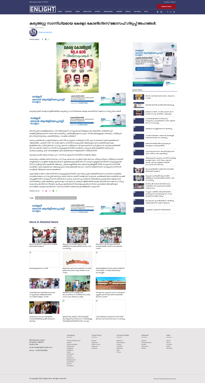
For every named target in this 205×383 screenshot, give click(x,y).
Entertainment (146, 342)
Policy (168, 346)
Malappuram (71, 359)
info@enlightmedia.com (43, 347)
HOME (60, 11)
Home (168, 340)
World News (108, 11)
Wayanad (70, 357)
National (137, 11)
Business (120, 348)
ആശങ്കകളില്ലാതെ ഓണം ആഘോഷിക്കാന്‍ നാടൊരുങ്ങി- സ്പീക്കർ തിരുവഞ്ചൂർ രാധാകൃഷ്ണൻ (110, 270)
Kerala (94, 340)
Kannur (69, 363)
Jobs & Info (87, 11)
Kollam (69, 342)
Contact (169, 344)
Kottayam (70, 348)
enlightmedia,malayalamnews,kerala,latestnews (56, 198)
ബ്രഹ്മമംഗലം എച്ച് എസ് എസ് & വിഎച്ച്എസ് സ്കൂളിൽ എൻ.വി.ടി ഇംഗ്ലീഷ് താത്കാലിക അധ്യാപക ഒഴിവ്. (110, 294)
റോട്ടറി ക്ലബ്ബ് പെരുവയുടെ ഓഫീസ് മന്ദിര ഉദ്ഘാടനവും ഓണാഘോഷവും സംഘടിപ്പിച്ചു (110, 318)
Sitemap (169, 348)
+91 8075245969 (41, 350)
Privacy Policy (171, 379)
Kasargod (70, 365)
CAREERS (119, 11)
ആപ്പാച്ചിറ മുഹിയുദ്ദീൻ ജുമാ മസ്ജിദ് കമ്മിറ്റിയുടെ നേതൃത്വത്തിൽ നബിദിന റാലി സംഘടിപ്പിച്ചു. (77, 246)
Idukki (69, 352)
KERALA (128, 11)
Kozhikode (70, 361)
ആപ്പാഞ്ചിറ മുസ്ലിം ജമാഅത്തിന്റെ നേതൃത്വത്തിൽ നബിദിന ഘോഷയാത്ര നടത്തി (109, 246)
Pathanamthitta (72, 344)
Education (144, 346)
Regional (68, 11)
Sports (97, 11)
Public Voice (96, 344)
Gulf (146, 11)
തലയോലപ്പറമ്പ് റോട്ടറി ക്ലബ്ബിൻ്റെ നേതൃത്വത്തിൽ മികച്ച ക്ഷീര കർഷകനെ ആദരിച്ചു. (42, 319)
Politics (119, 344)
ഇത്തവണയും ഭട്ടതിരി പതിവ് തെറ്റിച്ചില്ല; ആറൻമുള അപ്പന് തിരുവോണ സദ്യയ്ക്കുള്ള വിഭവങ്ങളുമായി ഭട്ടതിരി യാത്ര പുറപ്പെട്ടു (77, 319)
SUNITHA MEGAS (45, 32)
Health (60, 16)
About (168, 342)
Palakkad (70, 350)
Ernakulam (70, 354)
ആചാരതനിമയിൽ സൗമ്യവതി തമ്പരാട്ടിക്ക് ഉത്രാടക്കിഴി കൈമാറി (43, 245)
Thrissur (69, 356)
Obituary (95, 346)
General (94, 348)
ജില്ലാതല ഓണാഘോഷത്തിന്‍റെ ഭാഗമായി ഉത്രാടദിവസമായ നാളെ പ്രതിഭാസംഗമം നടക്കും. (77, 270)
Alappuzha (70, 346)
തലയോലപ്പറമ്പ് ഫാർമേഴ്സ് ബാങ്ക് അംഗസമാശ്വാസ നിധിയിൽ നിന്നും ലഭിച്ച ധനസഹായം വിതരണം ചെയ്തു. (76, 294)
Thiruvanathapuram (74, 340)
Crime (77, 11)
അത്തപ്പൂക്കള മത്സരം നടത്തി (38, 268)
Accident (120, 346)
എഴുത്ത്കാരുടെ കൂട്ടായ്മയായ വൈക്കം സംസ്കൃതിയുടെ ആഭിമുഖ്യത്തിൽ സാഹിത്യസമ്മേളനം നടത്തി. (42, 294)
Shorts (143, 348)
